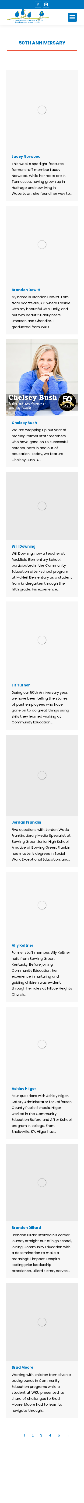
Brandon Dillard (26, 1227)
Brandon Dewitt (26, 289)
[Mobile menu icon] (72, 17)
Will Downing (23, 546)
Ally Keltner (22, 945)
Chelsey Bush (24, 422)
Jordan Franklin (26, 822)
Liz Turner (21, 685)
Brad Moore (22, 1367)
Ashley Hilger (24, 1088)
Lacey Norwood (26, 156)
